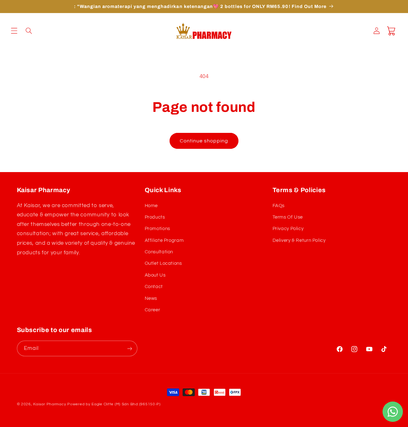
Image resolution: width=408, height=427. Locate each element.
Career (152, 310)
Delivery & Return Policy (299, 240)
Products (155, 217)
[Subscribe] (129, 348)
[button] (14, 31)
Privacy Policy (288, 228)
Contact (154, 286)
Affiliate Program (164, 240)
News (151, 298)
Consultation (159, 252)
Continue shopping (204, 140)
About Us (155, 275)
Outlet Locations (163, 263)
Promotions (157, 228)
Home (151, 205)
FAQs (279, 205)
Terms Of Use (288, 217)
